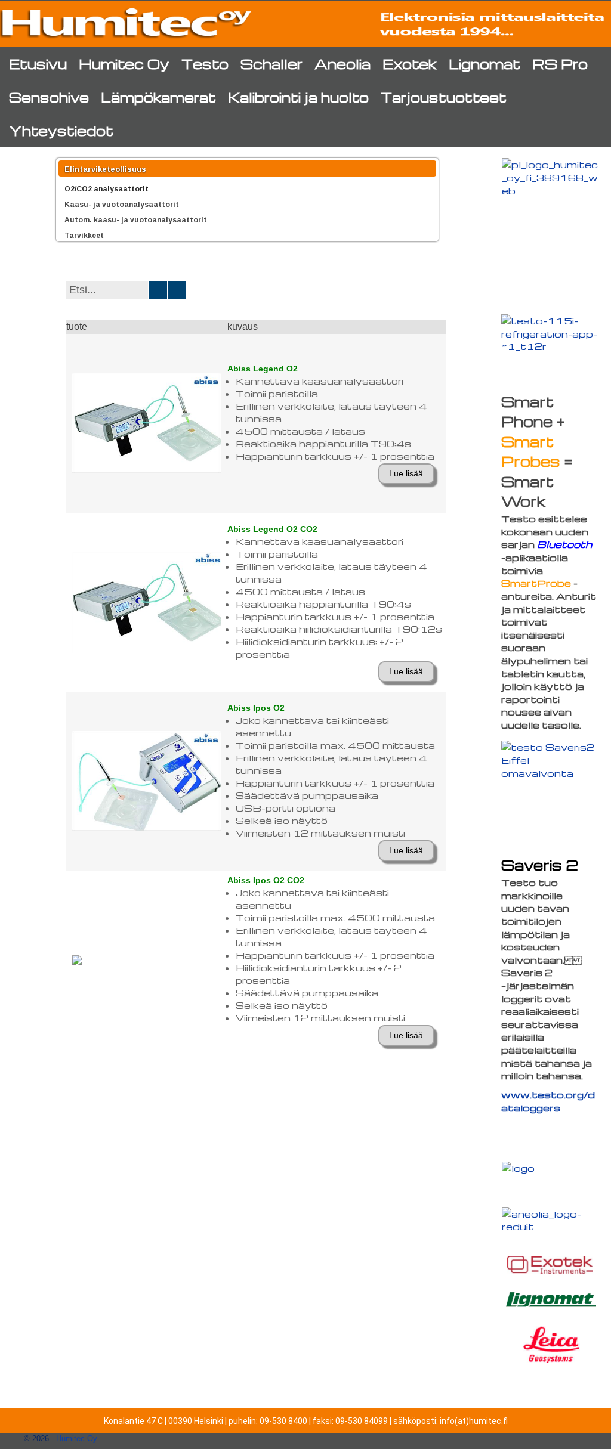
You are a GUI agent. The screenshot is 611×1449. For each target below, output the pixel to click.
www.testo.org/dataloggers (548, 1101)
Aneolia (342, 63)
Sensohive (49, 97)
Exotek (409, 63)
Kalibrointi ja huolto (298, 97)
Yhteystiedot (61, 130)
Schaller (271, 63)
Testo (205, 63)
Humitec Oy (124, 63)
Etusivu (38, 63)
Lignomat (484, 63)
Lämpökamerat (158, 97)
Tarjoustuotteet (444, 97)
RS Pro (560, 63)
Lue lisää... (409, 473)
